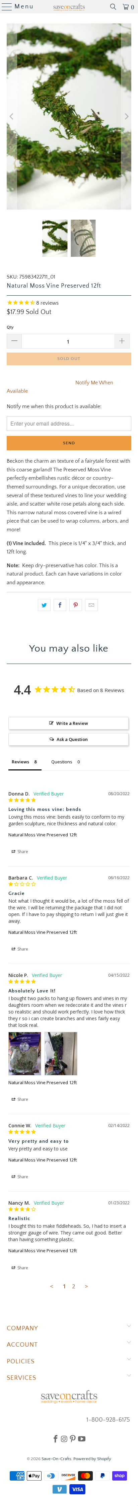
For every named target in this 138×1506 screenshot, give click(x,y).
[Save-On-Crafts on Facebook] (55, 1438)
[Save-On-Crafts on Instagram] (64, 1438)
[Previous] (11, 116)
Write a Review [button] (72, 723)
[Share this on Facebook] (60, 605)
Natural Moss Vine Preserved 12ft (42, 835)
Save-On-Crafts (56, 1458)
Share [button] (22, 851)
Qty (10, 327)
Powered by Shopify (92, 1458)
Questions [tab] (61, 762)
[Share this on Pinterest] (75, 605)
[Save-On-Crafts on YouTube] (81, 1438)
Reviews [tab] (20, 762)
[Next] (126, 116)
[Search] (113, 6)
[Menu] (4, 6)
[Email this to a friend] (91, 605)
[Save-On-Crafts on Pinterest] (72, 1438)
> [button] (86, 1286)
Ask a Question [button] (72, 739)
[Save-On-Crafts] (69, 6)
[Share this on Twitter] (44, 605)
